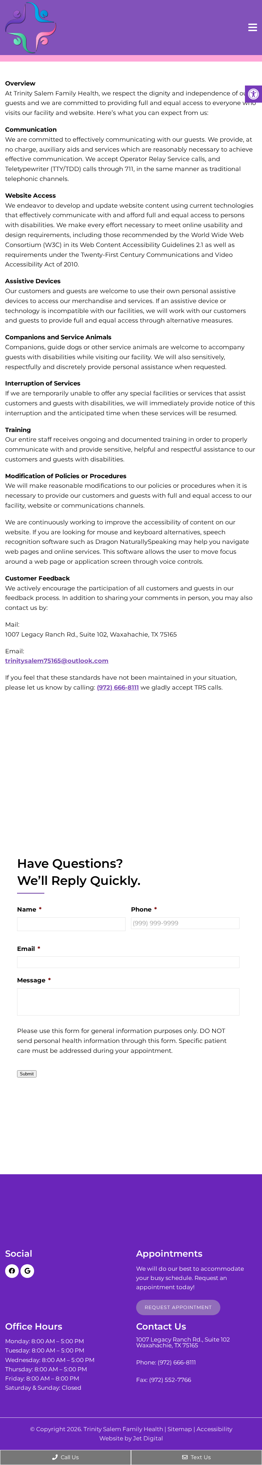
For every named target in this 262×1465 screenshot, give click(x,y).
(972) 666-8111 (118, 687)
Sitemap (180, 1429)
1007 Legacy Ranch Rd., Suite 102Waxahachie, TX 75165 (183, 1342)
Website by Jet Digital (131, 1438)
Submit (27, 1073)
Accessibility (214, 1429)
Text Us (200, 1457)
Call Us (69, 1457)
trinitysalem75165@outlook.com (56, 661)
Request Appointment (178, 1307)
